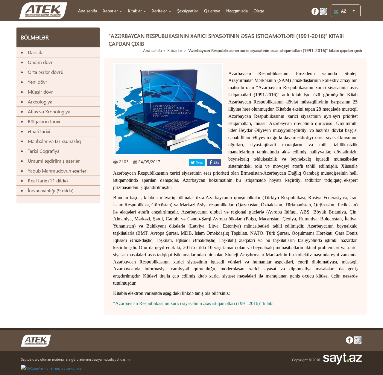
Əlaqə (259, 10)
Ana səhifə (87, 10)
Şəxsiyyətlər (187, 10)
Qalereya (212, 10)
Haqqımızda (237, 10)
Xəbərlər (174, 50)
